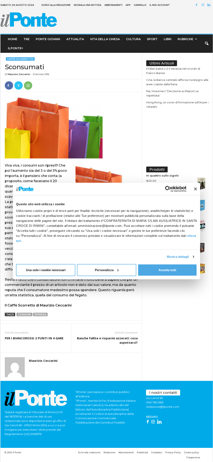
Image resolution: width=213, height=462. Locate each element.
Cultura (133, 39)
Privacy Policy (173, 452)
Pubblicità (142, 452)
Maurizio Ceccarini (19, 74)
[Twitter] (18, 85)
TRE (27, 39)
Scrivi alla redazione (56, 5)
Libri (167, 39)
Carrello (140, 5)
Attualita (75, 39)
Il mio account (160, 5)
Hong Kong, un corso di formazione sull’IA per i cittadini (177, 104)
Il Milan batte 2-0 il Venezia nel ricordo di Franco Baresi (173, 71)
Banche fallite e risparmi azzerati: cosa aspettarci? (107, 340)
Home (12, 39)
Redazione (109, 452)
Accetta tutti (167, 270)
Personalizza (104, 270)
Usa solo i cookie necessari (46, 270)
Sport (152, 39)
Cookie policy (191, 452)
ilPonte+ (15, 48)
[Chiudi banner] (195, 189)
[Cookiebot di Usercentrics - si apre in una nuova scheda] (168, 189)
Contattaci (156, 452)
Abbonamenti (113, 5)
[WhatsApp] (28, 85)
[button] (206, 43)
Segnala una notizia (87, 5)
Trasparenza (193, 457)
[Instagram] (203, 5)
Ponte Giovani (48, 39)
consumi (24, 314)
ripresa (40, 314)
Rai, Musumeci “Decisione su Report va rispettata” (172, 93)
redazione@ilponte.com (162, 406)
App (128, 5)
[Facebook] (197, 5)
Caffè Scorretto (20, 59)
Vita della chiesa (105, 39)
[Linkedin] (209, 5)
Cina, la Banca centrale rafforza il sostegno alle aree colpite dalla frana (177, 82)
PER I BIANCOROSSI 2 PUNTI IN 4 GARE (34, 338)
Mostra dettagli (178, 256)
